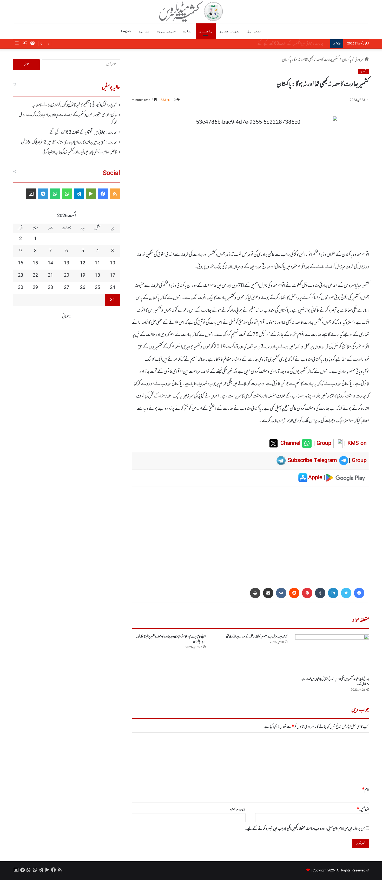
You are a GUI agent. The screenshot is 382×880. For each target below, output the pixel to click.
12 (82, 263)
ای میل (363, 809)
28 (50, 288)
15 (35, 263)
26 (82, 288)
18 (97, 275)
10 (112, 263)
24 (112, 288)
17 (112, 275)
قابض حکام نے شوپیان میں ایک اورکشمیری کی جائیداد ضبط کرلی (79, 152)
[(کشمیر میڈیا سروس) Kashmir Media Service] (191, 11)
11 (97, 263)
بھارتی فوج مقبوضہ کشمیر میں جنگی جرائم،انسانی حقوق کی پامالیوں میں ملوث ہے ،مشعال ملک (335, 681)
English (126, 31)
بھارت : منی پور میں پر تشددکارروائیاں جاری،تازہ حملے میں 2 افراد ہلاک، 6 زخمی (280, 44)
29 (35, 288)
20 (66, 275)
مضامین (144, 31)
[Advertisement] (250, 531)
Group (323, 443)
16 (20, 263)
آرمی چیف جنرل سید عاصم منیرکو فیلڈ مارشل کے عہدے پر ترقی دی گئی (256, 637)
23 (20, 275)
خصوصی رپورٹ (166, 31)
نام (365, 790)
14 (50, 263)
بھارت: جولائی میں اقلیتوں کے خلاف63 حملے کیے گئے (83, 132)
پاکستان (205, 31)
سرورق (359, 60)
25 (97, 288)
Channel (291, 443)
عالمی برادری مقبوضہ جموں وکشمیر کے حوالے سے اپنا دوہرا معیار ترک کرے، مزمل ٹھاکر (68, 119)
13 (66, 263)
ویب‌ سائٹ (238, 809)
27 (66, 288)
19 (82, 275)
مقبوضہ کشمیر (229, 31)
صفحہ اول (254, 31)
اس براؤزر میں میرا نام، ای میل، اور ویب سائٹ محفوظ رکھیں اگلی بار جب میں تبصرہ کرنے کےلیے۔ (305, 829)
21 (50, 275)
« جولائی (66, 317)
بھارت (187, 31)
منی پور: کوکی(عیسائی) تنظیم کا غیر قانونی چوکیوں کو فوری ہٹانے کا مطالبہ (74, 105)
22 (35, 275)
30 (20, 288)
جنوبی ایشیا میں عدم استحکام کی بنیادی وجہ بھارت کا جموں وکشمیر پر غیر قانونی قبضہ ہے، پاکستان (171, 639)
